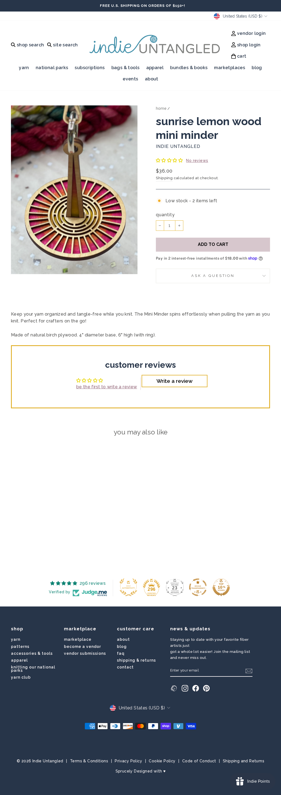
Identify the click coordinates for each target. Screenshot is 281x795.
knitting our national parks (33, 669)
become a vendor (82, 646)
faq (121, 653)
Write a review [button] (174, 381)
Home (161, 108)
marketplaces (229, 67)
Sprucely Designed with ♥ (141, 771)
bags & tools (125, 67)
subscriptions (90, 67)
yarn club (21, 677)
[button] (170, 160)
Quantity (165, 214)
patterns (20, 646)
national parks (52, 67)
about (151, 79)
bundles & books (188, 67)
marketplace (77, 639)
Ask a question (213, 276)
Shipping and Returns (243, 761)
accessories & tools (32, 653)
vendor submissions (85, 653)
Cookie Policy (162, 761)
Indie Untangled (178, 146)
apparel (155, 67)
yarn (24, 67)
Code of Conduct (199, 761)
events (130, 79)
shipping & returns (136, 660)
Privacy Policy (128, 761)
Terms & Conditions (89, 761)
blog (257, 67)
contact (125, 667)
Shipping (164, 178)
